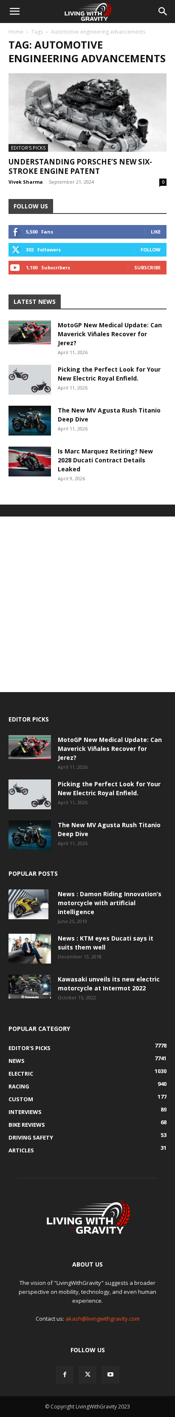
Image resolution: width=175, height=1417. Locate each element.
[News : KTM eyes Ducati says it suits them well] (29, 949)
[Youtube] (110, 1374)
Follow (151, 249)
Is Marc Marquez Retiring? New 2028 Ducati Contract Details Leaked (105, 460)
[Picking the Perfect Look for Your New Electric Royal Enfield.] (29, 380)
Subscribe (147, 267)
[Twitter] (87, 1374)
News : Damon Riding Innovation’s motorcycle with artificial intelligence (109, 903)
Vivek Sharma (25, 182)
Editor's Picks (28, 147)
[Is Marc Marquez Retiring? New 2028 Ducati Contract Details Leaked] (29, 461)
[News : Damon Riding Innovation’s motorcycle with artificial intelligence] (28, 904)
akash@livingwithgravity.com (102, 1318)
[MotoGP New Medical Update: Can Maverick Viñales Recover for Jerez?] (29, 332)
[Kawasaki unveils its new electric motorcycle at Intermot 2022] (29, 987)
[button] (14, 11)
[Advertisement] (87, 604)
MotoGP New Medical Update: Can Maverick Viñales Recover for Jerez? (110, 334)
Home (15, 31)
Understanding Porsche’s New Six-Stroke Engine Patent (80, 166)
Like (156, 231)
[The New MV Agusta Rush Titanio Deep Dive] (29, 421)
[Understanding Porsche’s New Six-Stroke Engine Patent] (87, 112)
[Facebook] (64, 1374)
